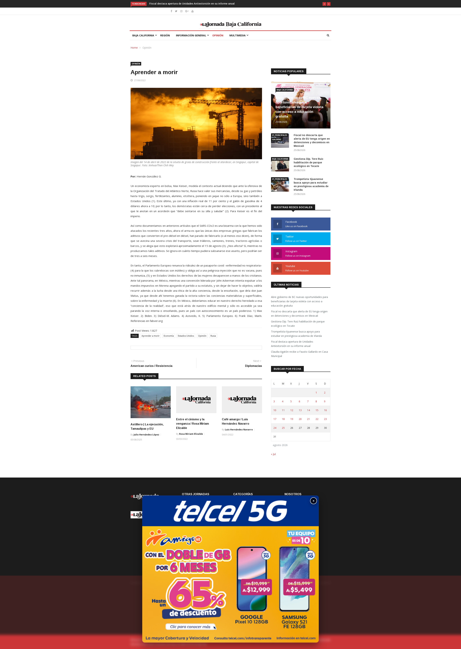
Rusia (213, 335)
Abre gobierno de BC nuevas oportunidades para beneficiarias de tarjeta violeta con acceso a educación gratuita (299, 107)
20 (300, 419)
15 (316, 410)
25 (283, 427)
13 (300, 410)
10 (274, 410)
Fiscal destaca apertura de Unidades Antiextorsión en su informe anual (192, 3)
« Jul (273, 454)
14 (308, 410)
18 (283, 419)
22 (316, 419)
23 (325, 419)
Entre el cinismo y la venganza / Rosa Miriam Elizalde (192, 423)
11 (283, 410)
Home (134, 47)
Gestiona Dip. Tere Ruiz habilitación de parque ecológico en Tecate (308, 162)
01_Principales (279, 135)
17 (274, 419)
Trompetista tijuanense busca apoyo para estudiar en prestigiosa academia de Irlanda (296, 334)
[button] (324, 4)
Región (165, 35)
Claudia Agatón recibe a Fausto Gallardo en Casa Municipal (299, 354)
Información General (191, 35)
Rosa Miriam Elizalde (191, 433)
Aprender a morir (151, 335)
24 (274, 427)
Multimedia (237, 35)
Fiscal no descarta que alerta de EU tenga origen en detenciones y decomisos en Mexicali (299, 313)
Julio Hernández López (146, 434)
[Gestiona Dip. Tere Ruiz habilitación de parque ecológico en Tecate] (281, 165)
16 (325, 410)
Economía (169, 335)
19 (291, 419)
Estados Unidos (186, 335)
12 (291, 410)
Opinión (217, 35)
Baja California (143, 35)
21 (308, 419)
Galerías (276, 139)
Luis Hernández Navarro (239, 429)
